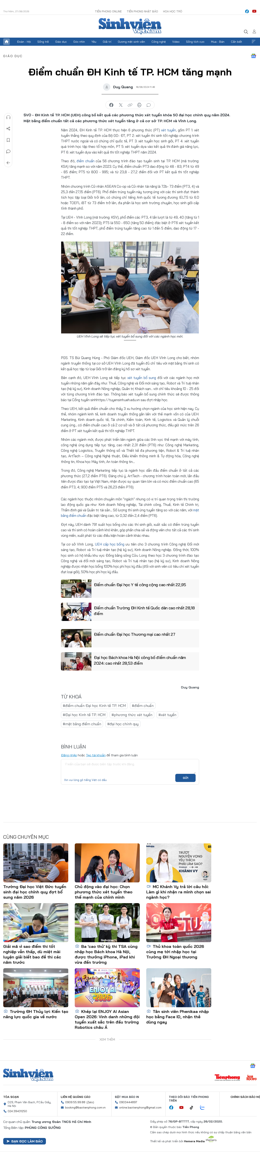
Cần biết (236, 42)
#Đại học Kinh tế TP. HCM (84, 714)
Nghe (8, 117)
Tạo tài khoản (96, 755)
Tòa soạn (11, 1097)
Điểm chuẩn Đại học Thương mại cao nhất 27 (134, 634)
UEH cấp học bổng (109, 544)
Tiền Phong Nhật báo (142, 11)
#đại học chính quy (123, 724)
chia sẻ (111, 105)
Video (176, 42)
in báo (139, 105)
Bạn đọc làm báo (27, 1141)
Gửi (185, 778)
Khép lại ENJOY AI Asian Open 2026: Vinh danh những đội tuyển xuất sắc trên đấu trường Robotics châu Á (107, 1019)
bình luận (149, 105)
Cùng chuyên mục (26, 837)
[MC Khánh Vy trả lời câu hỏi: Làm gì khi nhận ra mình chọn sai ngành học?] (178, 862)
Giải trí (107, 42)
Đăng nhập (69, 755)
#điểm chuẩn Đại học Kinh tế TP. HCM (94, 705)
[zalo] (204, 1107)
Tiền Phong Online (108, 11)
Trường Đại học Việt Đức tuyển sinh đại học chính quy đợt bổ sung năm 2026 (34, 892)
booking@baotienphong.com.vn (85, 1107)
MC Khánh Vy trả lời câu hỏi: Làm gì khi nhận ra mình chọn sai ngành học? (178, 892)
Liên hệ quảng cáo (75, 1097)
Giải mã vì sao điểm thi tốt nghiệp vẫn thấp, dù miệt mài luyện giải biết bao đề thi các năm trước (32, 954)
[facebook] (247, 11)
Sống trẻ (43, 42)
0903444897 (128, 1102)
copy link (130, 105)
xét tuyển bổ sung (141, 378)
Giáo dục (61, 42)
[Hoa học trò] (251, 1078)
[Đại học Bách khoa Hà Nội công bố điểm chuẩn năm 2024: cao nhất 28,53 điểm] (76, 661)
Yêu (93, 42)
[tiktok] (193, 1107)
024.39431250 (17, 1111)
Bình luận (8, 151)
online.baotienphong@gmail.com (140, 1107)
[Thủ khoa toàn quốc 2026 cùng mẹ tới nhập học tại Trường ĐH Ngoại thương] (178, 922)
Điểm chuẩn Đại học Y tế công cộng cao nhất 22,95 (140, 584)
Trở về (8, 163)
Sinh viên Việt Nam (28, 1075)
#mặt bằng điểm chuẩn (82, 724)
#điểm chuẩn (143, 705)
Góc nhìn (79, 42)
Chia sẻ (8, 129)
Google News (253, 56)
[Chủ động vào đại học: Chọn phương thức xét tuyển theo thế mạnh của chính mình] (107, 862)
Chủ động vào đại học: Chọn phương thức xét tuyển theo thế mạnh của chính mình (103, 892)
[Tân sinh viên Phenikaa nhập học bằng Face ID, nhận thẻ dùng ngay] (178, 987)
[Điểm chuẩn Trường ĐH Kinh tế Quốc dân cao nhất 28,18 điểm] (76, 612)
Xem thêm (253, 41)
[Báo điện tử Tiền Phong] (227, 1078)
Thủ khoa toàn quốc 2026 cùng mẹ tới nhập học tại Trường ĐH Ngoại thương (175, 951)
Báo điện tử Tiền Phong (130, 26)
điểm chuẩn (85, 161)
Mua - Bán (217, 42)
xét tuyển (168, 130)
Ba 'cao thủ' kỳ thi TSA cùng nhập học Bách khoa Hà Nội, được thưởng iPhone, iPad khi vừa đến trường (106, 954)
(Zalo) (90, 1102)
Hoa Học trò (172, 11)
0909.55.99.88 (75, 1102)
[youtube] (254, 11)
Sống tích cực (195, 42)
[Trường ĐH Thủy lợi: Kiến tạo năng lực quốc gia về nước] (35, 987)
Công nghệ (159, 42)
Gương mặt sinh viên (131, 42)
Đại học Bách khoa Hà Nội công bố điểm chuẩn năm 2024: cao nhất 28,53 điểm (140, 660)
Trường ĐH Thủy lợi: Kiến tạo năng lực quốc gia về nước (35, 1014)
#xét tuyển (167, 714)
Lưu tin (8, 140)
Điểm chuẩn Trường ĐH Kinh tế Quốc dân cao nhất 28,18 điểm (144, 610)
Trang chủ (6, 41)
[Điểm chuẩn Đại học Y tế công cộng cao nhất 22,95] (76, 588)
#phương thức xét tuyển (132, 714)
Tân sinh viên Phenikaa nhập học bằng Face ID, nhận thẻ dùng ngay (177, 1017)
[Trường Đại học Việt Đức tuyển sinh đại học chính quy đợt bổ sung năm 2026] (35, 862)
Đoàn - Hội (24, 42)
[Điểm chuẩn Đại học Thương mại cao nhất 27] (76, 638)
